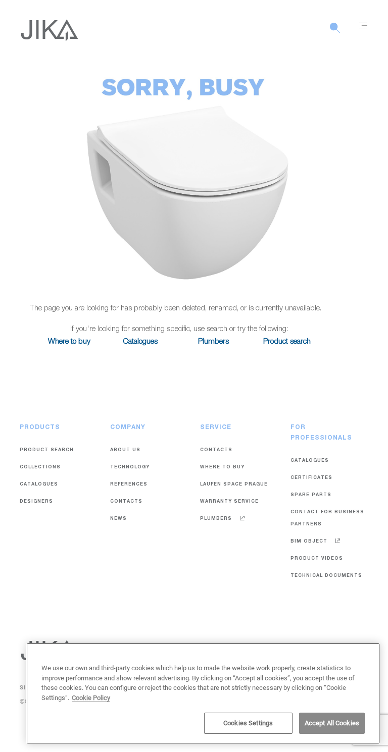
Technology (130, 467)
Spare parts (310, 495)
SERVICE (215, 427)
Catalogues (140, 342)
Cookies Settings (248, 723)
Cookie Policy (91, 698)
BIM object (309, 542)
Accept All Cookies (332, 723)
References (129, 484)
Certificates (311, 478)
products (40, 427)
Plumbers (213, 342)
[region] (203, 693)
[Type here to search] (335, 33)
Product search (287, 342)
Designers (36, 502)
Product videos (316, 559)
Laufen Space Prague (234, 484)
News (118, 519)
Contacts (126, 502)
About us (125, 450)
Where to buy (69, 342)
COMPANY (128, 427)
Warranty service (229, 502)
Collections (40, 467)
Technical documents (326, 576)
